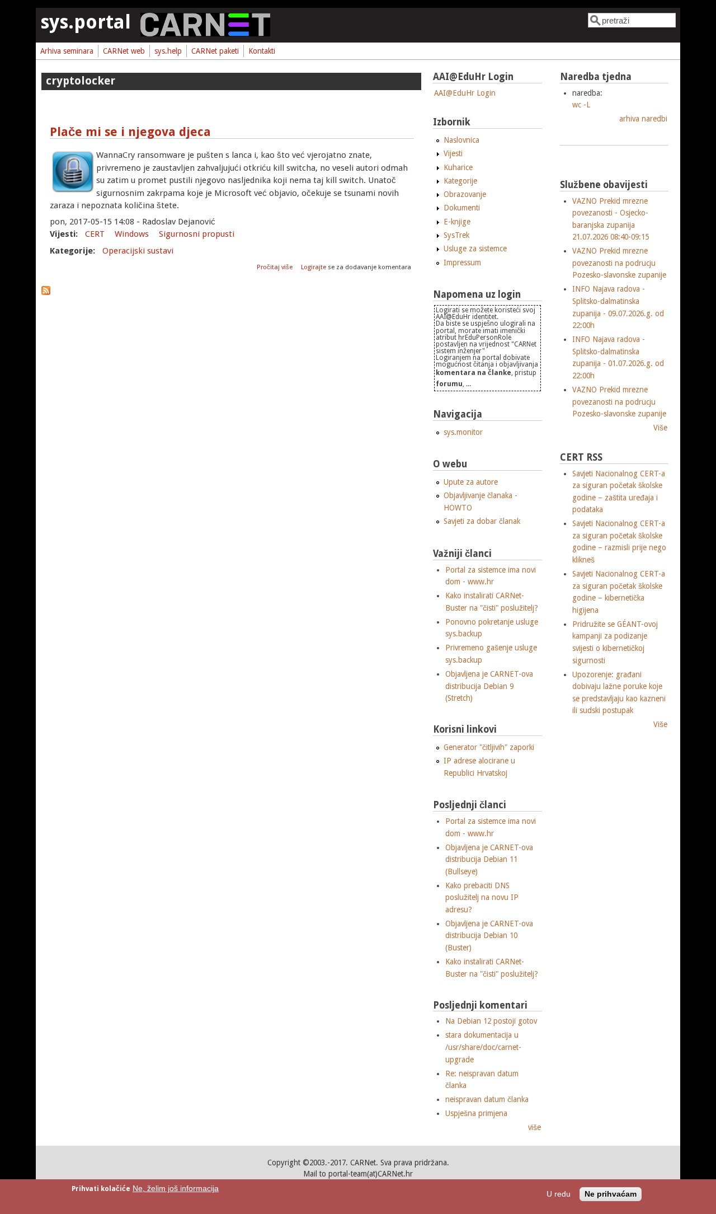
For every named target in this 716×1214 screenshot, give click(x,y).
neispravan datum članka (487, 1099)
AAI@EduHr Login (465, 92)
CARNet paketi (215, 50)
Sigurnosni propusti (196, 234)
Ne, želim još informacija (176, 1188)
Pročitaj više (275, 267)
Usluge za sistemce (475, 248)
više (534, 1127)
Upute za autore (471, 481)
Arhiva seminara (66, 50)
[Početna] (205, 34)
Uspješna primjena (476, 1113)
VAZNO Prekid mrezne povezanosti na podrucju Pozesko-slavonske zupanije (619, 262)
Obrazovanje (465, 194)
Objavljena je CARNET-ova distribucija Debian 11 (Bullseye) (489, 859)
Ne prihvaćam (611, 1194)
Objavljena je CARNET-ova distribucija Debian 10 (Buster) (489, 935)
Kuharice (458, 167)
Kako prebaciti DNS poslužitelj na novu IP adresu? (482, 897)
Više (660, 427)
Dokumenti (462, 207)
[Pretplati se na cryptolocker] (45, 292)
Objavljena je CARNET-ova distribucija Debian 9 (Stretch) (489, 685)
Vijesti (453, 153)
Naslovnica (461, 139)
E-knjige (457, 221)
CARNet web (124, 50)
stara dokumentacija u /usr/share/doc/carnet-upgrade (483, 1046)
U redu (559, 1194)
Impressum (462, 262)
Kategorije (460, 180)
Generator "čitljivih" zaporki (489, 747)
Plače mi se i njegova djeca (130, 132)
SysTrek (456, 235)
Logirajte (313, 267)
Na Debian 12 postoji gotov (491, 1020)
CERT (95, 234)
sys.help (168, 50)
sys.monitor (463, 432)
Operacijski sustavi (137, 251)
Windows (132, 234)
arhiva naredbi (643, 118)
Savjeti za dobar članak (482, 521)
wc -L (581, 104)
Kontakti (261, 50)
